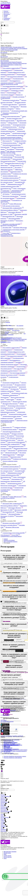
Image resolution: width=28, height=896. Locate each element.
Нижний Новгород (6, 811)
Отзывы (9, 62)
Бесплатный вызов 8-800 (11, 49)
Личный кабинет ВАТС (7, 47)
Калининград (4, 807)
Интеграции (7, 14)
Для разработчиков (17, 745)
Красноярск (4, 810)
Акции (5, 16)
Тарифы (6, 15)
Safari (5, 854)
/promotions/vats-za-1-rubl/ (7, 235)
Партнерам (6, 19)
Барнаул (3, 798)
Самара (3, 820)
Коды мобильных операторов (11, 749)
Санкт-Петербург (5, 796)
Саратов (3, 822)
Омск (2, 814)
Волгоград (3, 799)
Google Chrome (7, 855)
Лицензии (15, 63)
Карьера (14, 62)
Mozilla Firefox (7, 853)
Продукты (6, 12)
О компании (7, 18)
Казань (2, 805)
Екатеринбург (4, 802)
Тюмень (3, 825)
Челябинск (3, 829)
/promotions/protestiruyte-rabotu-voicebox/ (11, 275)
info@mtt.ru (3, 720)
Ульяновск (3, 826)
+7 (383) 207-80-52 (5, 2)
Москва (3, 795)
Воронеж (3, 801)
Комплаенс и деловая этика (15, 64)
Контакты (10, 63)
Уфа (2, 828)
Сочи (2, 823)
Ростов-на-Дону (5, 817)
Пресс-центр (4, 62)
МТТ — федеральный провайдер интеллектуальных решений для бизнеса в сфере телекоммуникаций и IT (14, 751)
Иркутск (3, 804)
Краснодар (3, 808)
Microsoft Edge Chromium (10, 851)
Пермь (2, 816)
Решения (6, 11)
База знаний (7, 747)
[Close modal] (2, 773)
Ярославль (3, 831)
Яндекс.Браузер (7, 857)
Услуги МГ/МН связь (10, 48)
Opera (5, 858)
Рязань (2, 819)
